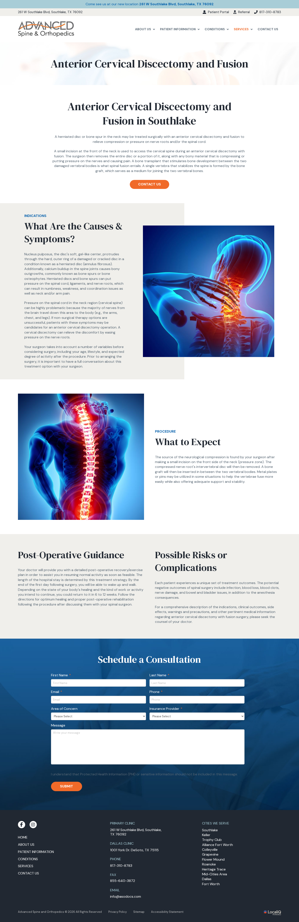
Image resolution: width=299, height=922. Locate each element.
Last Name (160, 675)
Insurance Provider (166, 709)
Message (58, 725)
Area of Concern (64, 709)
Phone (156, 692)
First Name (61, 675)
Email (57, 692)
